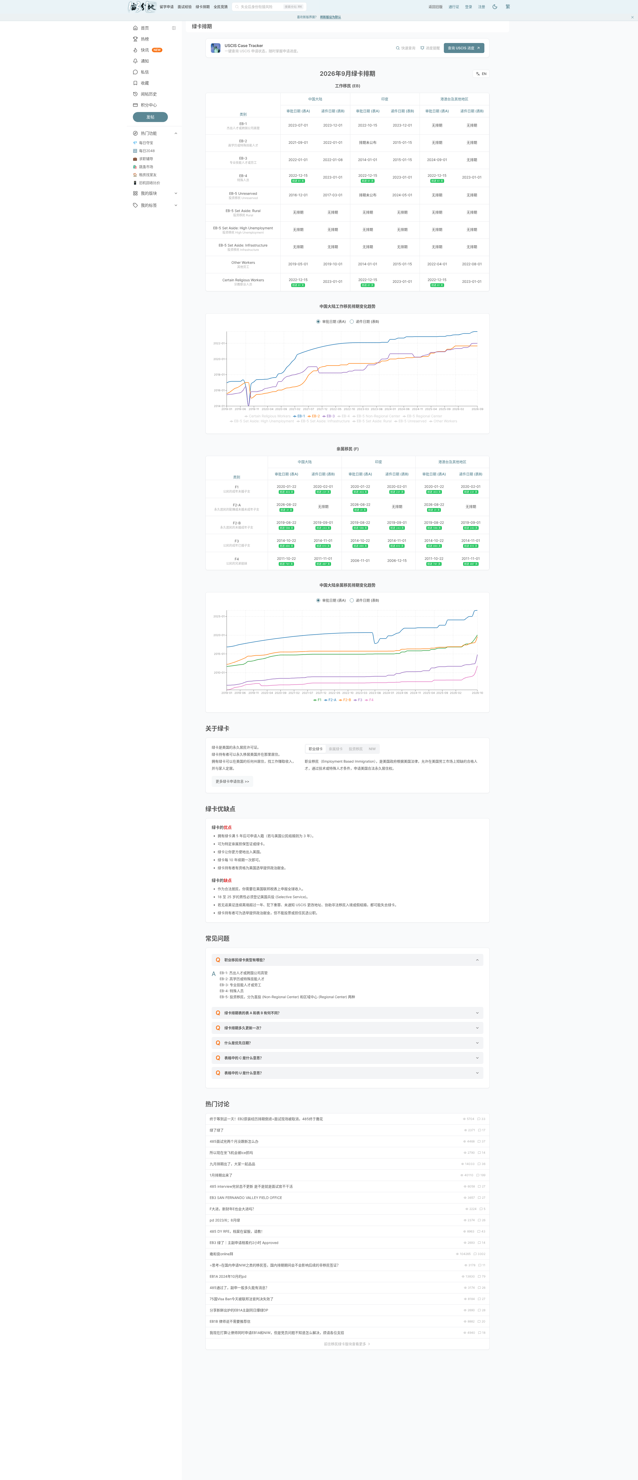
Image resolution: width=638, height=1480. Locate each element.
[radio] (318, 322)
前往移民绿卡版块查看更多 (345, 1344)
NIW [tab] (372, 749)
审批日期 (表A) (334, 321)
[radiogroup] (347, 322)
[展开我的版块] (176, 193)
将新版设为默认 (330, 17)
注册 (481, 7)
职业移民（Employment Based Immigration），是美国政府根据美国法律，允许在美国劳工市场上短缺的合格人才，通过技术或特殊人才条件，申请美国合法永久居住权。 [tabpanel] (391, 764)
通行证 (454, 7)
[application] (347, 378)
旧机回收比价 (146, 183)
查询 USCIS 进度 (461, 48)
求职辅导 (143, 159)
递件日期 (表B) (367, 321)
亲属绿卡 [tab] (336, 749)
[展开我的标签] (176, 205)
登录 (468, 7)
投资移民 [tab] (356, 749)
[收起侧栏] (174, 28)
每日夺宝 (143, 143)
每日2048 (144, 151)
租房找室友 (145, 175)
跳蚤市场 (143, 167)
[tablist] (342, 749)
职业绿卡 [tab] (316, 749)
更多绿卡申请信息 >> (232, 781)
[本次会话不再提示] (632, 17)
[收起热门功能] (176, 133)
